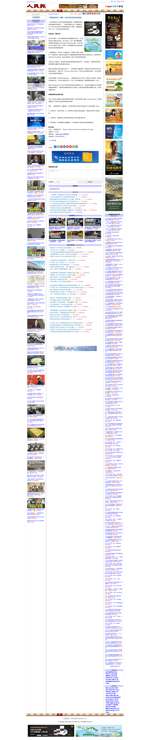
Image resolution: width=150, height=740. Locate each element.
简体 (112, 1)
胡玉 (107, 699)
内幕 (41, 10)
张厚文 (116, 677)
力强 (112, 675)
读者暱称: (51, 182)
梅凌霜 (110, 672)
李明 (109, 675)
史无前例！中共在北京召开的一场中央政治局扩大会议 (71, 329)
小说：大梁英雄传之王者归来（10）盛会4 (68, 294)
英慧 (107, 706)
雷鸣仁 (110, 691)
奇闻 (66, 10)
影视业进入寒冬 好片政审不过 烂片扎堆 (67, 327)
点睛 (109, 706)
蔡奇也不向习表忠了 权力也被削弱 (64, 314)
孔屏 (116, 672)
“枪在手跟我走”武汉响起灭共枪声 (66, 212)
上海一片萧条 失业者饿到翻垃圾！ (65, 269)
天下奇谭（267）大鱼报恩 (62, 250)
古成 (109, 688)
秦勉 (107, 688)
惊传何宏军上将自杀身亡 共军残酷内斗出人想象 (69, 306)
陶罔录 (107, 708)
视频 (115, 10)
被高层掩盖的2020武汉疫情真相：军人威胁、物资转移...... (71, 199)
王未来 (111, 697)
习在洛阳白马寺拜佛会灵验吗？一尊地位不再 (67, 260)
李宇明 (116, 699)
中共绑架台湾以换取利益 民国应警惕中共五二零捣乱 (69, 331)
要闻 (35, 10)
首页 (29, 10)
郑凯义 (110, 679)
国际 (59, 10)
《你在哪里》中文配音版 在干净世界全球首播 (69, 195)
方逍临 (107, 683)
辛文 (109, 674)
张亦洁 (115, 708)
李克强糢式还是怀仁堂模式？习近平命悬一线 (68, 292)
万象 (78, 10)
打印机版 (53, 140)
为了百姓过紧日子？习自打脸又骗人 (66, 304)
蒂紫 (114, 704)
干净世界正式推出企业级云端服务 (65, 208)
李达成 (107, 712)
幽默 (53, 10)
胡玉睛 (114, 681)
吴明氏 (111, 695)
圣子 (112, 693)
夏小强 (110, 710)
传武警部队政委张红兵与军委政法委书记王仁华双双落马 (70, 325)
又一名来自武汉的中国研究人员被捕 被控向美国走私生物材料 (73, 203)
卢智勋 (107, 703)
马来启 (112, 688)
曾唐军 (119, 697)
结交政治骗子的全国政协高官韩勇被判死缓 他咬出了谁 (70, 285)
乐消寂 (110, 699)
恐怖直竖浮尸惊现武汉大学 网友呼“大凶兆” (67, 205)
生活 (84, 10)
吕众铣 (116, 701)
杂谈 (121, 10)
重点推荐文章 (36, 20)
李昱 (107, 677)
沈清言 (115, 674)
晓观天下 (110, 704)
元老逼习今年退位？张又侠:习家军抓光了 (68, 256)
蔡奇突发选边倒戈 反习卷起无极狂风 (66, 319)
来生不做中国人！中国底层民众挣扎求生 (67, 312)
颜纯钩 (114, 691)
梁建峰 (110, 681)
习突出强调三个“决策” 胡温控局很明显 (66, 281)
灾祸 (72, 10)
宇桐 (110, 701)
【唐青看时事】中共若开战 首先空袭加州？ (68, 310)
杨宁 (109, 693)
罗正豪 (110, 689)
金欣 (107, 672)
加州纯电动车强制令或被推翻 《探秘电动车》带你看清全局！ (73, 210)
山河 (107, 693)
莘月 (113, 701)
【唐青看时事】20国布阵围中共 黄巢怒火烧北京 (69, 272)
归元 (117, 691)
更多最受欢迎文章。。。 (116, 666)
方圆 (117, 695)
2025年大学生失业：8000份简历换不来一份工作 (68, 317)
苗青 (107, 710)
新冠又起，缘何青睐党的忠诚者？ (65, 298)
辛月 (113, 699)
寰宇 (102, 10)
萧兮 (109, 677)
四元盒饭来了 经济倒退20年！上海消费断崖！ (69, 302)
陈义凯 (117, 703)
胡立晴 (117, 681)
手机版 (118, 1)
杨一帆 (112, 677)
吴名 (107, 679)
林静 (107, 681)
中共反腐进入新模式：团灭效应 (65, 300)
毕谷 (107, 704)
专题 (96, 10)
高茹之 (114, 710)
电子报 (122, 1)
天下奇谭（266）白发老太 (62, 262)
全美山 (117, 689)
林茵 (114, 695)
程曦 (107, 675)
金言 (114, 703)
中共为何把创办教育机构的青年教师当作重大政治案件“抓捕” (71, 252)
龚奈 (113, 679)
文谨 (112, 674)
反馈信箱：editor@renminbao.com (75, 718)
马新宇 (116, 688)
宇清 (112, 706)
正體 (115, 1)
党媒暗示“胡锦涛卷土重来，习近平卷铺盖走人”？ (69, 266)
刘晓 (107, 674)
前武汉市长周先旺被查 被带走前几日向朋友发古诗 (68, 201)
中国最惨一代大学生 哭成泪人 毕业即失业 (67, 275)
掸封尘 (107, 695)
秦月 (115, 693)
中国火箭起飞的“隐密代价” (63, 279)
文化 (90, 10)
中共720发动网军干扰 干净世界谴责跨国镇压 (68, 197)
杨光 (107, 689)
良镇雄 (111, 703)
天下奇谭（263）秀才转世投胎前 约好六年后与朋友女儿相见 (72, 287)
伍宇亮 (115, 675)
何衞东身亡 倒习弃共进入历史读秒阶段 (66, 247)
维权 (109, 10)
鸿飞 (118, 708)
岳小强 (116, 679)
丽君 (113, 672)
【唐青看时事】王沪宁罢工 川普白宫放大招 (69, 254)
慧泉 (115, 706)
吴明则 (111, 708)
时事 (47, 10)
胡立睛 (107, 697)
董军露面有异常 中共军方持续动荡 (64, 264)
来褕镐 (115, 697)
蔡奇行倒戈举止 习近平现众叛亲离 (65, 277)
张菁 (107, 691)
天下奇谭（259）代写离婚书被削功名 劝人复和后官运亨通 (71, 323)
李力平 (117, 710)
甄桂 (117, 704)
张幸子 (114, 689)
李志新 (107, 701)
